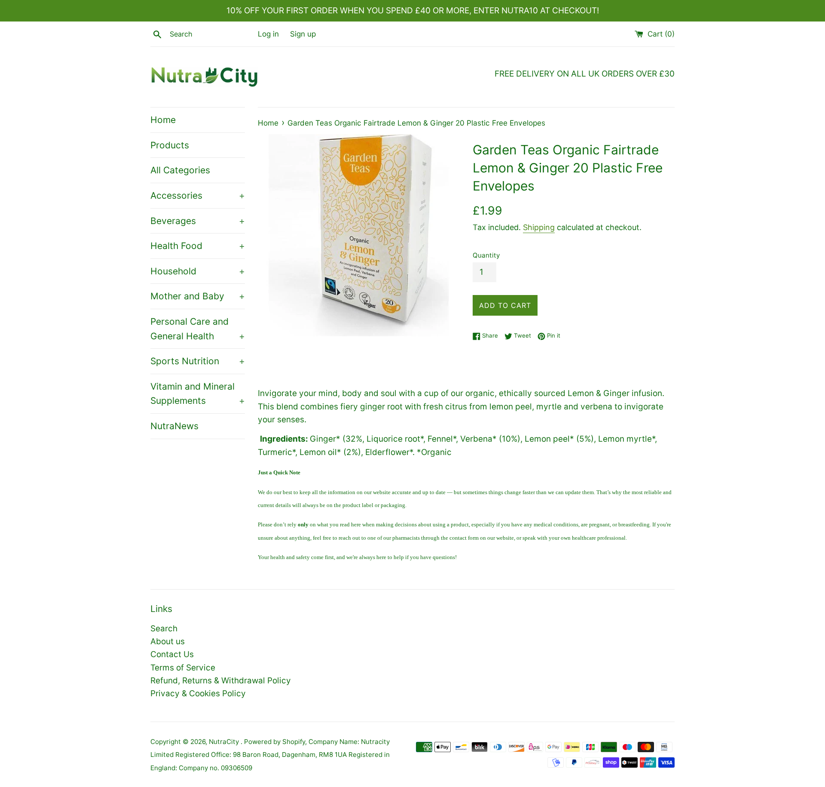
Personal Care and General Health (197, 328)
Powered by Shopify (274, 742)
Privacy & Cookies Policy (198, 693)
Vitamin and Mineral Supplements (197, 393)
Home (163, 119)
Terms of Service (182, 668)
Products (169, 145)
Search (163, 628)
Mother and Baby (197, 296)
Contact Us (172, 654)
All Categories (180, 170)
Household (197, 271)
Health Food (197, 245)
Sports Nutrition (197, 361)
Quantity (486, 255)
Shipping (539, 227)
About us (167, 641)
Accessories (197, 195)
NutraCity (225, 742)
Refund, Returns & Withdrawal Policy (220, 681)
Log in (268, 33)
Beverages (197, 220)
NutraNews (174, 426)
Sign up (303, 33)
